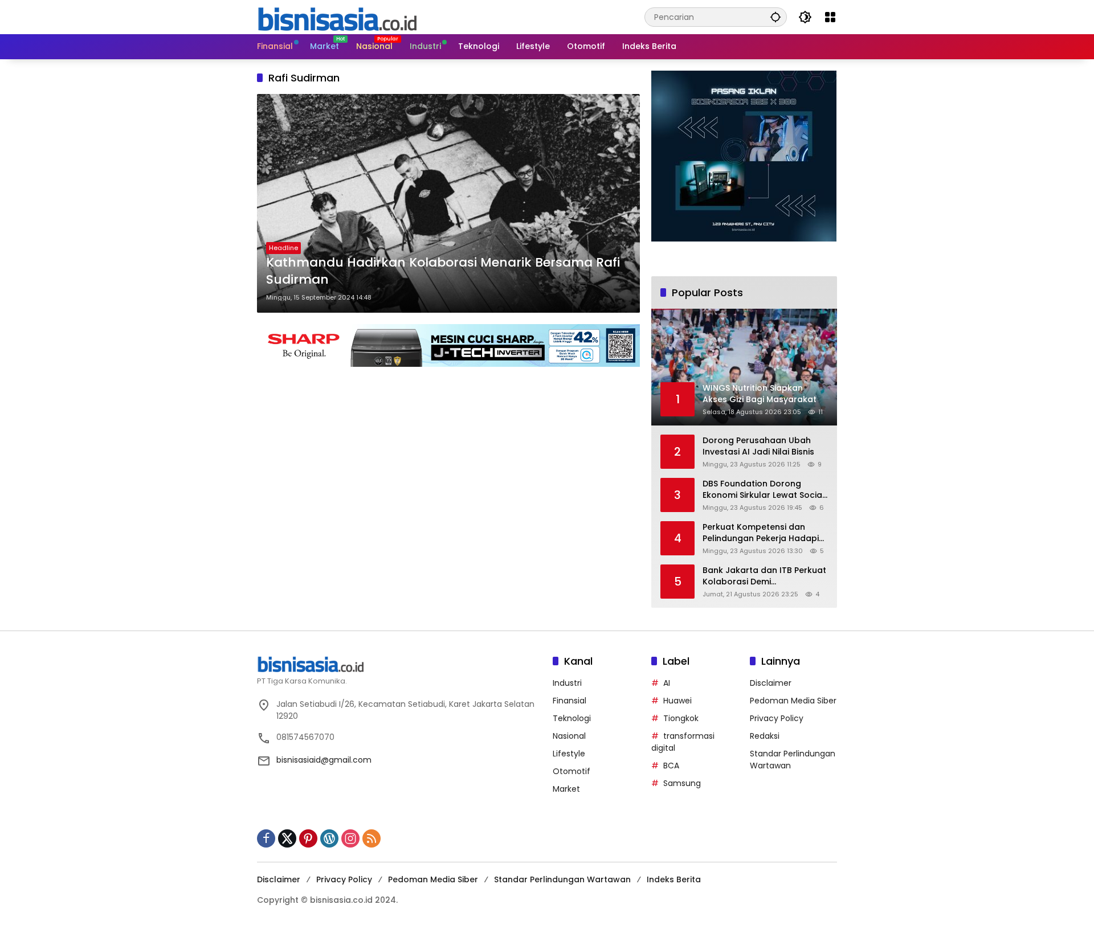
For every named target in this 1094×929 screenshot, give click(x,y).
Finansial (569, 700)
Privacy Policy (776, 718)
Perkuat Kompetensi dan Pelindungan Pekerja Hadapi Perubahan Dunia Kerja (761, 533)
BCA (671, 765)
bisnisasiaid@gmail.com (324, 760)
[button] (775, 16)
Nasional (569, 736)
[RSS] (371, 838)
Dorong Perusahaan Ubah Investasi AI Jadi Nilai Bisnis (758, 446)
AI (666, 683)
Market (566, 789)
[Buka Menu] (830, 17)
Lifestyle (569, 753)
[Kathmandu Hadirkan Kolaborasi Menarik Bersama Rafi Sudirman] (448, 203)
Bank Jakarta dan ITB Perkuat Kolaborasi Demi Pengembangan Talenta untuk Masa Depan (764, 576)
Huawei (677, 700)
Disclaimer (770, 683)
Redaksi (764, 736)
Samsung (682, 783)
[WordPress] (329, 838)
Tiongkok (681, 718)
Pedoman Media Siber (793, 700)
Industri (567, 683)
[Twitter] (287, 838)
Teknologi (572, 718)
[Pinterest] (308, 838)
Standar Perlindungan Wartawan (562, 879)
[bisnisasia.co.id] (337, 16)
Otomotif (571, 771)
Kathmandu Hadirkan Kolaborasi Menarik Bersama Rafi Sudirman (443, 271)
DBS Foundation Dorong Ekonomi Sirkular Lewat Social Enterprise (763, 489)
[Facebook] (266, 838)
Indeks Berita (674, 879)
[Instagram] (350, 838)
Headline (283, 247)
